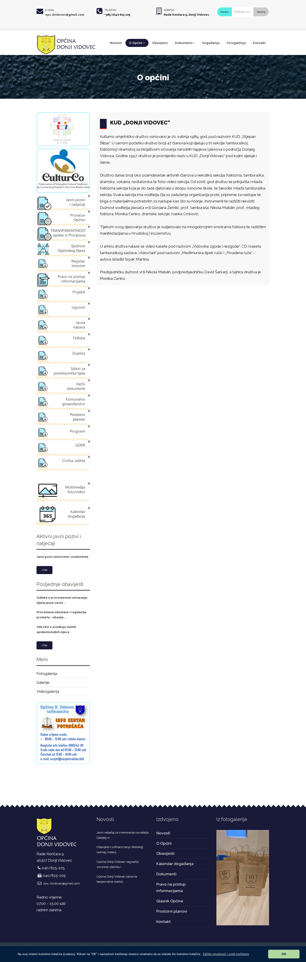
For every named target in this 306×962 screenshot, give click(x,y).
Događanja (211, 43)
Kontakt (259, 43)
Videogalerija (48, 691)
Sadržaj (261, 11)
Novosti (116, 43)
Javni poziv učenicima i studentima (62, 556)
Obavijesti (160, 43)
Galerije (43, 682)
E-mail (49, 10)
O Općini (135, 43)
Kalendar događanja (175, 863)
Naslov (224, 11)
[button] (226, 954)
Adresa (169, 10)
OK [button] (284, 954)
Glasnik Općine (169, 901)
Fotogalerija (236, 43)
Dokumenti (183, 43)
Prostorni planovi (171, 911)
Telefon (110, 10)
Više (44, 570)
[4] (242, 877)
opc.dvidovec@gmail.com (64, 14)
